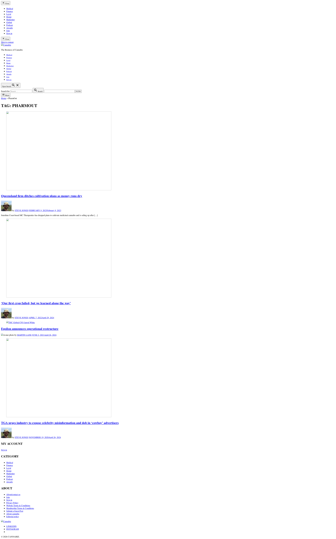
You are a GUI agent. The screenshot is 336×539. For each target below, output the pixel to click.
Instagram (12, 529)
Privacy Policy (12, 502)
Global (9, 22)
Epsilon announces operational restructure (29, 328)
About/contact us (13, 494)
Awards (9, 27)
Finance (9, 11)
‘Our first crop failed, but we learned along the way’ (36, 303)
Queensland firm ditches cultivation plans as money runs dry (41, 195)
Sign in (9, 33)
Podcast (9, 25)
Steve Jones (21, 210)
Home (3, 98)
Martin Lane (24, 334)
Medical (9, 8)
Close (7, 3)
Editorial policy (12, 516)
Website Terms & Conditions (18, 505)
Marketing (10, 19)
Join (8, 30)
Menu (7, 95)
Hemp (8, 16)
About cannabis (12, 513)
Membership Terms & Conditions (20, 508)
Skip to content (7, 42)
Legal (8, 14)
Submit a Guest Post (14, 511)
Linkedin (11, 526)
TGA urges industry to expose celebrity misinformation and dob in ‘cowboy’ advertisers (60, 422)
